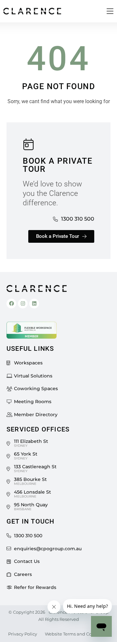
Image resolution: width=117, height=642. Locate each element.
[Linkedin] (34, 303)
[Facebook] (11, 303)
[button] (110, 11)
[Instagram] (23, 303)
